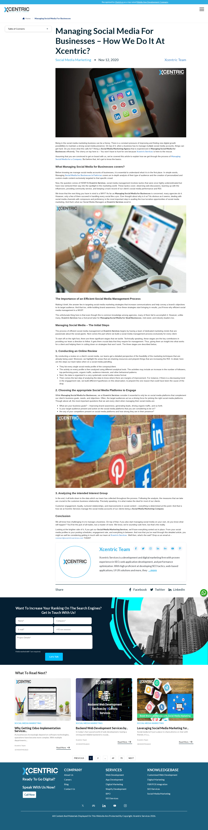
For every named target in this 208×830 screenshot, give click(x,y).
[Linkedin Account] (104, 805)
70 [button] (121, 758)
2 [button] (97, 758)
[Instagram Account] (125, 805)
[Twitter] (143, 548)
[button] (201, 9)
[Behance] (165, 548)
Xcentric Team (175, 60)
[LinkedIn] (157, 548)
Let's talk (54, 657)
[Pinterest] (180, 548)
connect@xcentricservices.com (69, 538)
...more (152, 570)
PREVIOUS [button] (79, 758)
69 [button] (113, 758)
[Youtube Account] (114, 805)
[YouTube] (172, 548)
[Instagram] (150, 548)
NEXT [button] (131, 758)
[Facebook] (135, 548)
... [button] (105, 758)
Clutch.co (101, 2)
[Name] (204, 593)
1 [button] (90, 758)
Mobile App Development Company (134, 2)
